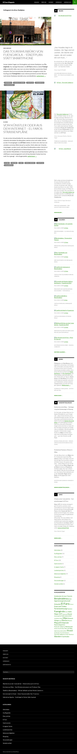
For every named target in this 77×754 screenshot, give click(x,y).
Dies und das (7, 48)
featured (14, 163)
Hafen (70, 611)
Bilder (61, 11)
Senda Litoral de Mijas (59, 628)
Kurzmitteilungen (65, 403)
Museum (70, 618)
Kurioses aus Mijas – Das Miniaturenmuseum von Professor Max (21, 687)
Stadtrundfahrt (63, 630)
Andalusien (58, 596)
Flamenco (69, 609)
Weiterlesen (66, 385)
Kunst (21, 163)
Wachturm (71, 634)
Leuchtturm (56, 618)
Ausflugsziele (58, 553)
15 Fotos (66, 228)
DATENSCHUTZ (67, 2)
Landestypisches (59, 570)
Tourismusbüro (9, 85)
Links (60, 494)
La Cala (62, 616)
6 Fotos (65, 300)
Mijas (65, 618)
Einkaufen (57, 604)
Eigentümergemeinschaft (62, 601)
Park (60, 620)
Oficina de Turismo (19, 82)
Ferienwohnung (60, 609)
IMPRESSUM (59, 2)
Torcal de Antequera (64, 632)
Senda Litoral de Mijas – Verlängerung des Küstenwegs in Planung (63, 442)
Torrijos (67, 634)
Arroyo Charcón (67, 596)
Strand (70, 630)
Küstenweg (56, 616)
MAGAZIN (36, 2)
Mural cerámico (30, 163)
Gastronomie (58, 563)
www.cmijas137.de (63, 528)
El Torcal (71, 604)
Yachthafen (65, 636)
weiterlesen (41, 76)
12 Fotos (66, 285)
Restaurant (69, 626)
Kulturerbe (64, 614)
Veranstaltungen (59, 580)
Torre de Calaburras (62, 114)
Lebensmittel (67, 616)
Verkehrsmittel (58, 584)
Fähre (66, 611)
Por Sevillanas (67, 373)
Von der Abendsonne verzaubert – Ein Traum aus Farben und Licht (64, 75)
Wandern (58, 636)
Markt (61, 618)
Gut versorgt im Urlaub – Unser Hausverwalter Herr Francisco (21, 694)
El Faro (5, 122)
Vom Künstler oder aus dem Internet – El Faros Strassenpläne (22, 128)
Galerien (62, 219)
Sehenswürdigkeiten (60, 574)
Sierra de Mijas (68, 628)
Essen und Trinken (60, 606)
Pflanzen (65, 620)
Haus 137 (58, 614)
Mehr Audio (58, 395)
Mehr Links (58, 538)
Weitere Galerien (60, 352)
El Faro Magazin (8, 2)
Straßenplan (40, 82)
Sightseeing (57, 630)
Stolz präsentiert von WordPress (11, 751)
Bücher (70, 599)
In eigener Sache (59, 567)
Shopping (57, 577)
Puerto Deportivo (59, 625)
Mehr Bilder (58, 212)
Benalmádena (61, 598)
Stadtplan (30, 82)
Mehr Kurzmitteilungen (62, 487)
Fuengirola (8, 82)
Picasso (70, 620)
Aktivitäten (57, 550)
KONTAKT (51, 2)
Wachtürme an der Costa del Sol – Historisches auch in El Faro (21, 684)
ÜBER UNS (43, 2)
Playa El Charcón (61, 623)
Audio (61, 359)
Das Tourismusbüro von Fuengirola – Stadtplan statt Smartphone (23, 54)
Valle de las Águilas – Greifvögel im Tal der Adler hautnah (19, 697)
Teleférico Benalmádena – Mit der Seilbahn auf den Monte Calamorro (23, 690)
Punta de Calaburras (59, 626)
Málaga (56, 620)
